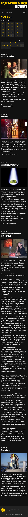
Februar (3, 48)
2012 (21, 29)
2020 (8, 26)
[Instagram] (19, 6)
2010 (8, 32)
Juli (7, 45)
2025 (8, 23)
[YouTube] (22, 6)
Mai (14, 45)
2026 (3, 23)
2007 (21, 32)
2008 (17, 32)
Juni (11, 45)
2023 (17, 23)
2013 (17, 29)
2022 (21, 23)
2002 (21, 35)
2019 (12, 26)
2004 (12, 35)
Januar (8, 48)
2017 (21, 26)
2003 (17, 35)
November (10, 42)
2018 (17, 26)
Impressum (8, 514)
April (18, 45)
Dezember (4, 42)
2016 (3, 29)
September (21, 42)
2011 (3, 32)
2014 (12, 29)
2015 (8, 29)
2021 (3, 26)
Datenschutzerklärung (17, 514)
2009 (12, 32)
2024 (12, 23)
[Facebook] (16, 6)
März (22, 45)
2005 (8, 35)
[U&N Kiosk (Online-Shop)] (25, 6)
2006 (3, 35)
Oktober (15, 42)
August (3, 45)
